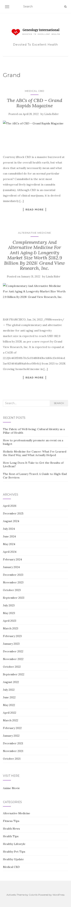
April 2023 (9, 620)
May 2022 (9, 705)
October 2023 (12, 590)
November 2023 (13, 582)
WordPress (58, 894)
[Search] (65, 7)
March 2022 (10, 720)
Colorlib (33, 894)
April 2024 (9, 552)
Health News (11, 828)
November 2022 (13, 659)
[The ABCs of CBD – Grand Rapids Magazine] (34, 135)
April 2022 (9, 712)
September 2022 (13, 674)
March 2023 (10, 628)
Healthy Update (13, 859)
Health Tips (11, 836)
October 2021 (12, 758)
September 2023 (13, 597)
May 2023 (9, 613)
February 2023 (12, 636)
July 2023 (9, 605)
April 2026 (9, 506)
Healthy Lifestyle (14, 844)
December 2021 (13, 743)
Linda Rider (51, 114)
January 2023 (11, 643)
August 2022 (11, 682)
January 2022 (11, 735)
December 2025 (13, 513)
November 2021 (13, 751)
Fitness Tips (11, 821)
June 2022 (9, 697)
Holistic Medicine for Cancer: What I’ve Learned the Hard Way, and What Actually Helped (34, 453)
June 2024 (9, 536)
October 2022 (12, 666)
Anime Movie (11, 788)
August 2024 (11, 521)
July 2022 (9, 689)
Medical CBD (34, 90)
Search (59, 403)
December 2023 (13, 575)
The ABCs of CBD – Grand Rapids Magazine (34, 102)
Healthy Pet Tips (14, 851)
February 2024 (12, 559)
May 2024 (9, 544)
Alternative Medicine (34, 232)
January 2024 (11, 567)
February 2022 (12, 728)
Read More (34, 209)
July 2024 (9, 529)
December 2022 (13, 651)
